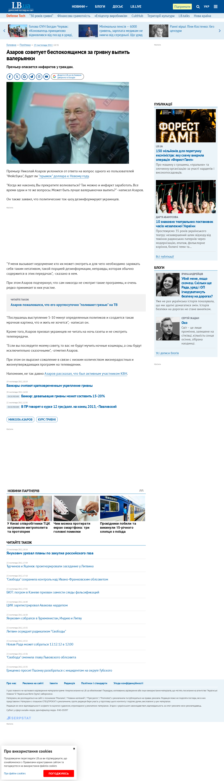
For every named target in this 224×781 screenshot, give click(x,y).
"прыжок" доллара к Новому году (63, 176)
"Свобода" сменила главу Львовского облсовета (41, 657)
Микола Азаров (20, 419)
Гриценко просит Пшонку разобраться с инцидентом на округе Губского (59, 670)
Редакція (69, 683)
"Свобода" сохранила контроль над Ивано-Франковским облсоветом (57, 579)
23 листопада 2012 (43, 45)
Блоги (100, 6)
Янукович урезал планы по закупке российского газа (49, 553)
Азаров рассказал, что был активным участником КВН (85, 373)
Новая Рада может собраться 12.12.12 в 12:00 (39, 644)
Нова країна (202, 16)
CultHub (137, 16)
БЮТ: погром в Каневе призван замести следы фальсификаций (52, 592)
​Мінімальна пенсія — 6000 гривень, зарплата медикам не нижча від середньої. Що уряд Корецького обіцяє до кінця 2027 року (121, 34)
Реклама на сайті (33, 683)
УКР (206, 6)
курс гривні (47, 419)
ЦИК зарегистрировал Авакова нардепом (37, 605)
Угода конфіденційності (128, 683)
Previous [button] (4, 30)
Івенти (54, 683)
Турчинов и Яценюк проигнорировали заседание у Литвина (50, 566)
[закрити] (74, 748)
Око (184, 322)
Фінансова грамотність (73, 16)
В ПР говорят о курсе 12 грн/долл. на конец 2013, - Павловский (62, 406)
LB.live (136, 6)
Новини (78, 6)
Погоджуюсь (59, 773)
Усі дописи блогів (167, 353)
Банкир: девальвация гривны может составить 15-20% (56, 396)
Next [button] (220, 30)
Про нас (11, 683)
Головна (11, 45)
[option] (41, 30)
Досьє (118, 6)
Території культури (160, 16)
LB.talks (184, 16)
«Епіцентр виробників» (110, 16)
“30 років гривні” (41, 16)
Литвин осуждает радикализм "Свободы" (36, 631)
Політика (25, 45)
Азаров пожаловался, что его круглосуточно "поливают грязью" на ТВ (64, 304)
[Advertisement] (76, 234)
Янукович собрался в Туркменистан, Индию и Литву (44, 618)
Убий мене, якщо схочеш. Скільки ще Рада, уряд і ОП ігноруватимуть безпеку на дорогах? (197, 287)
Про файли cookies (15, 773)
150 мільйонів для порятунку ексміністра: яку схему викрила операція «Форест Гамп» (180, 155)
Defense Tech (15, 16)
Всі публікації (165, 256)
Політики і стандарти (94, 683)
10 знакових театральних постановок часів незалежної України (184, 223)
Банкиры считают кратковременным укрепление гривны (49, 385)
